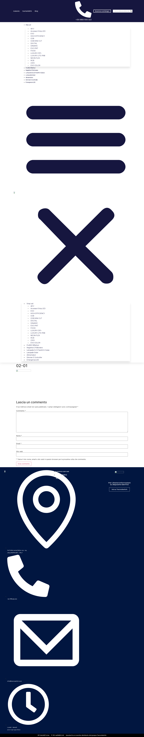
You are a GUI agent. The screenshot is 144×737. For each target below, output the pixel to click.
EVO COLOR (35, 65)
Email (18, 443)
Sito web (19, 451)
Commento (21, 411)
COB (32, 38)
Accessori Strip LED (38, 31)
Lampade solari (30, 75)
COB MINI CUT (36, 41)
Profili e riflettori (30, 68)
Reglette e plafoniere (32, 70)
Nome (19, 435)
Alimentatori (29, 77)
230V (33, 63)
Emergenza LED (30, 82)
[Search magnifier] (131, 11)
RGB (32, 60)
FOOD (33, 51)
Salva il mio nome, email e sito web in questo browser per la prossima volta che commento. (52, 459)
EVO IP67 (34, 48)
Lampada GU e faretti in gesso (35, 73)
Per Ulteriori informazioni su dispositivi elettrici (119, 484)
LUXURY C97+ (36, 53)
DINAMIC (34, 46)
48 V (32, 29)
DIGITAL (34, 43)
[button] (76, 192)
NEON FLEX (35, 58)
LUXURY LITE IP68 (38, 56)
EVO (32, 34)
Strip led (28, 25)
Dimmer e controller (32, 80)
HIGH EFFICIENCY (38, 36)
